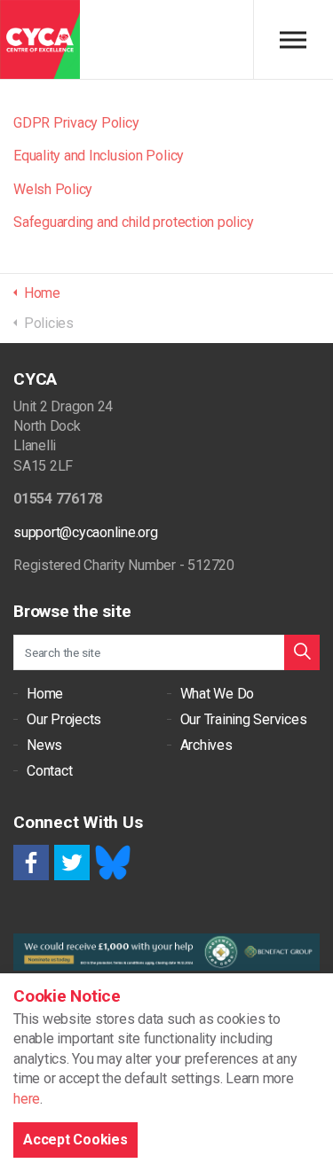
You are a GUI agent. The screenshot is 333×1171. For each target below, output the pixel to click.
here (26, 1098)
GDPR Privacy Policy (76, 122)
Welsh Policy (52, 189)
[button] (302, 652)
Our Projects (64, 719)
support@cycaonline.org (85, 532)
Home (45, 693)
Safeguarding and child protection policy (133, 222)
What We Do (217, 693)
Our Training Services (243, 719)
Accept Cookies (75, 1139)
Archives (206, 745)
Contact (49, 770)
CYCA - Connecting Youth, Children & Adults (40, 40)
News (44, 745)
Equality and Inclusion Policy (98, 155)
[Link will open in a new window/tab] (31, 862)
